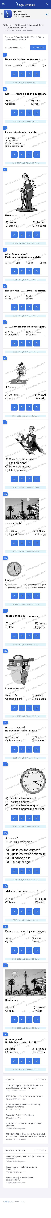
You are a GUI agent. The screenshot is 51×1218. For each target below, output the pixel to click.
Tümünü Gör (39, 1079)
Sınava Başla (39, 47)
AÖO (7, 1202)
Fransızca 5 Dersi (36, 25)
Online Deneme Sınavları (16, 28)
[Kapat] (2, 14)
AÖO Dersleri (20, 25)
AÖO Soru (7, 25)
